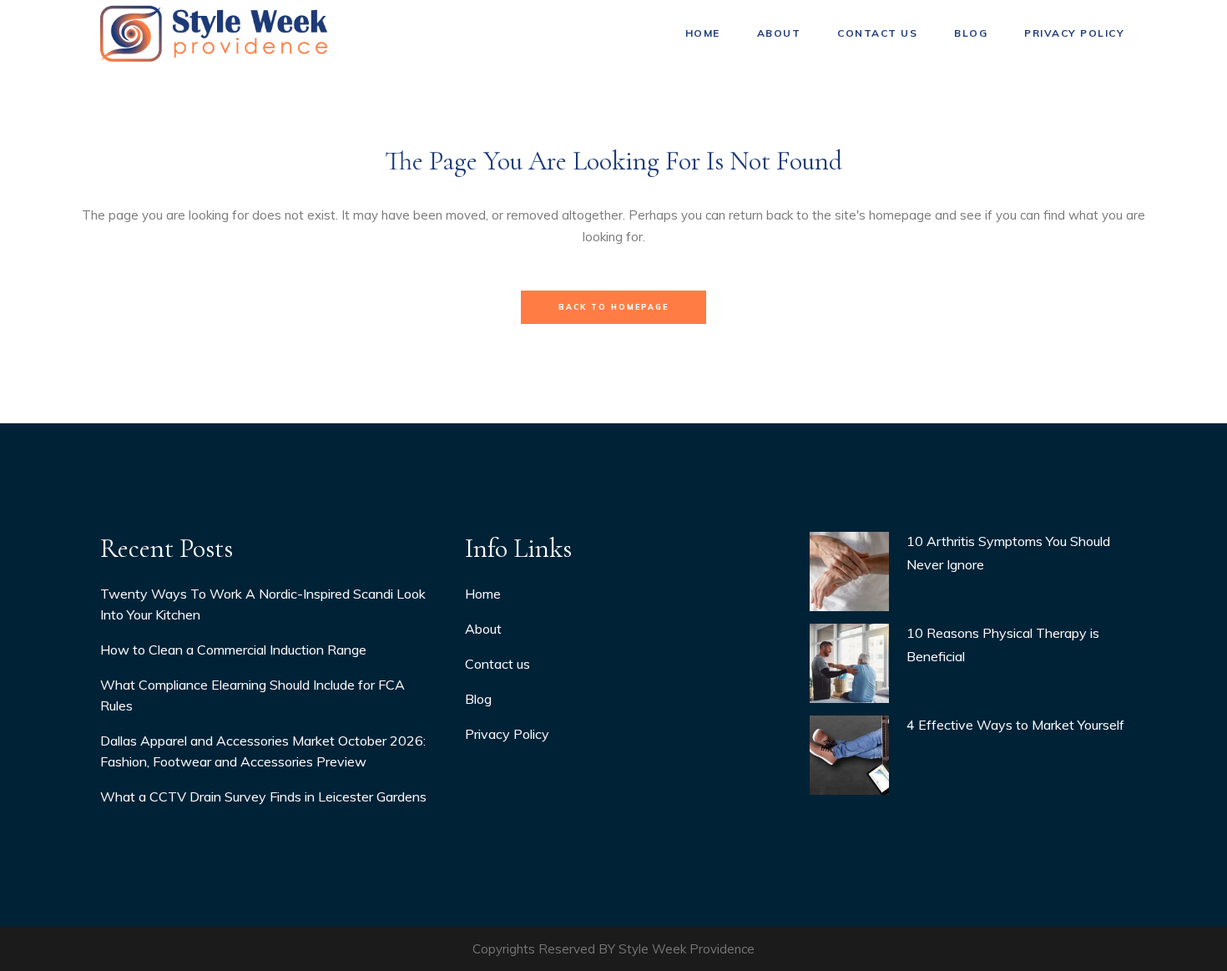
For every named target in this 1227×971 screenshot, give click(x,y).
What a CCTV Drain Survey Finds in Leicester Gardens (263, 796)
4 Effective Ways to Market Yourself (1015, 724)
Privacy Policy (507, 734)
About (483, 628)
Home (483, 593)
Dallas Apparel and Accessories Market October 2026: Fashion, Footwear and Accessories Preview (263, 751)
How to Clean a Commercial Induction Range (233, 649)
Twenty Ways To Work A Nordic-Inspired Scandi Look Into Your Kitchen (263, 604)
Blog (478, 698)
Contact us (497, 663)
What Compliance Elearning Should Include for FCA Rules (252, 695)
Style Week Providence (687, 949)
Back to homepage (613, 306)
